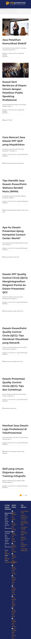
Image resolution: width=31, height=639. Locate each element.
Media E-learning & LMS (23, 539)
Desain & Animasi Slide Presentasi (24, 517)
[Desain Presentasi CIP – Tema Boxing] (14, 515)
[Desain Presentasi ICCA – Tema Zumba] (14, 590)
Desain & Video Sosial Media (24, 533)
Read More (4, 56)
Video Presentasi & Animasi (24, 544)
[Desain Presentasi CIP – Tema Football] (14, 526)
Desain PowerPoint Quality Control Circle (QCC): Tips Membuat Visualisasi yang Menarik (15, 335)
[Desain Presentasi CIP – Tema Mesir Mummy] (14, 537)
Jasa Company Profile (24, 512)
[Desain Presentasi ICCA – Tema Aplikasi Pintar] (14, 601)
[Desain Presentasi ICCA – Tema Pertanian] (14, 623)
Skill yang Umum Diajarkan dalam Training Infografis (14, 472)
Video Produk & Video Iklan (24, 549)
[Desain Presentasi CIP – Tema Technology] (14, 548)
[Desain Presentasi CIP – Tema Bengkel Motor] (14, 559)
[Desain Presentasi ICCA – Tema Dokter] (14, 612)
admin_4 (6, 53)
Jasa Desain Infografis (24, 527)
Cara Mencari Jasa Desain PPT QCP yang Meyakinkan (13, 141)
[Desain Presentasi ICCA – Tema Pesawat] (14, 570)
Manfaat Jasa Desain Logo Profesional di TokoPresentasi (15, 429)
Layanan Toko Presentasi (22, 154)
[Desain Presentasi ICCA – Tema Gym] (14, 580)
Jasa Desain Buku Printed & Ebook (24, 523)
